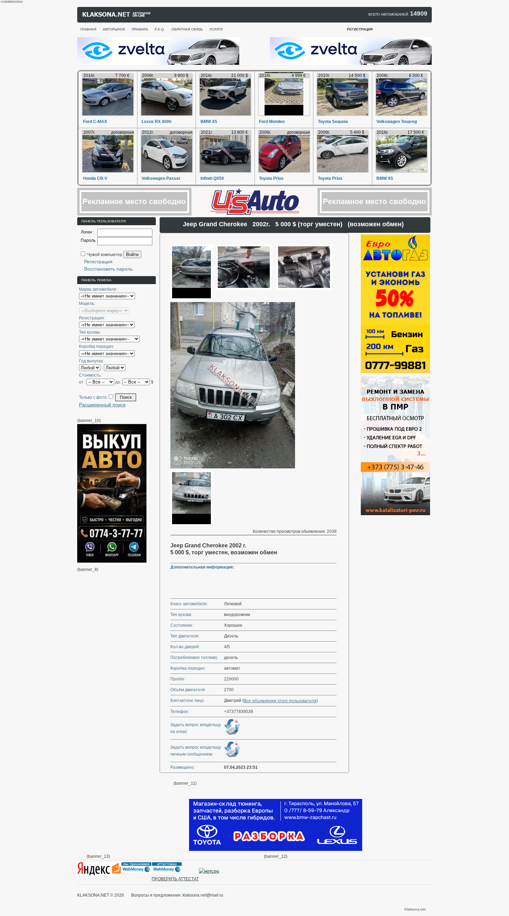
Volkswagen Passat (161, 178)
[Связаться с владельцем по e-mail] (232, 734)
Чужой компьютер (104, 254)
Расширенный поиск (102, 404)
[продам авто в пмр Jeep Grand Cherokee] (191, 298)
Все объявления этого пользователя (280, 700)
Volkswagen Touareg (396, 121)
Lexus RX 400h (156, 121)
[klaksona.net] (117, 16)
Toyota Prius (271, 178)
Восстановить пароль (108, 269)
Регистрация (98, 261)
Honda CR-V (95, 178)
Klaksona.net (415, 909)
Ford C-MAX (95, 121)
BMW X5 (208, 121)
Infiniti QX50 (212, 178)
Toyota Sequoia (333, 121)
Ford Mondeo (272, 121)
